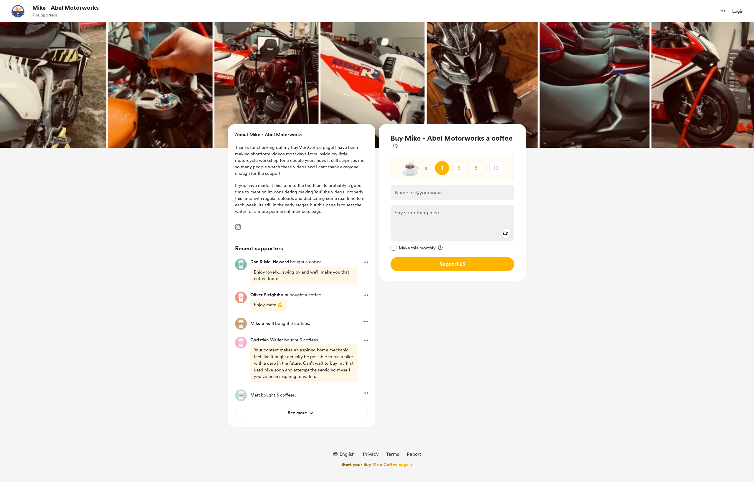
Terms (392, 454)
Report (414, 454)
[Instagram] (238, 227)
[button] (722, 11)
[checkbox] (413, 247)
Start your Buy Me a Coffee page (375, 464)
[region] (452, 202)
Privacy (370, 454)
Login (737, 11)
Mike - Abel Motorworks (65, 7)
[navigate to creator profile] (18, 11)
